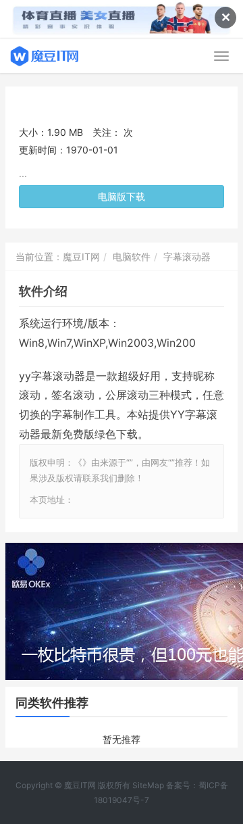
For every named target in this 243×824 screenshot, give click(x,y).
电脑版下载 (121, 196)
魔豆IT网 (81, 256)
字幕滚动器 (187, 256)
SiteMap (148, 785)
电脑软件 (132, 256)
